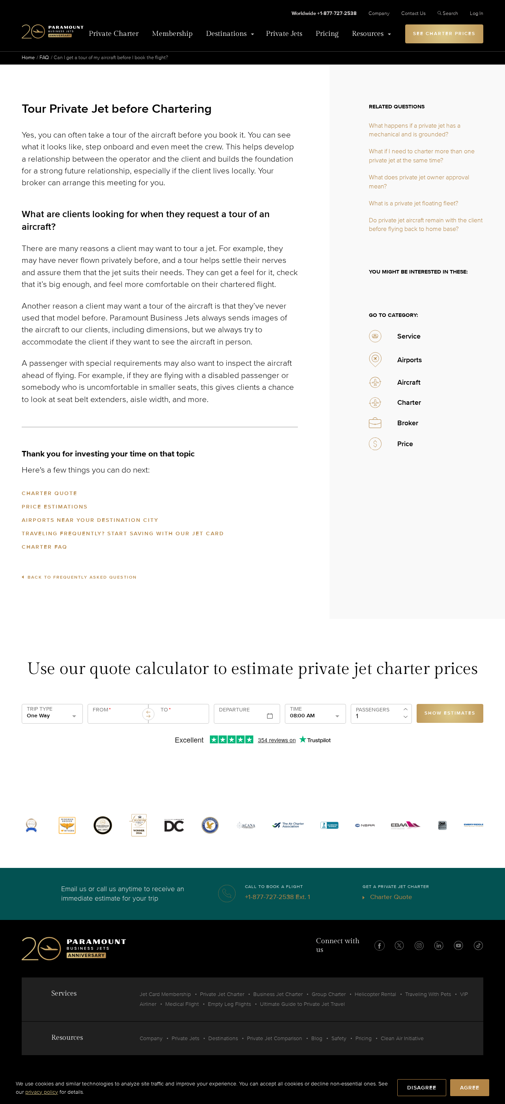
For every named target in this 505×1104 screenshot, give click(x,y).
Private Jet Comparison (274, 1038)
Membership (172, 34)
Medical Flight (182, 1004)
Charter (409, 402)
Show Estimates (450, 713)
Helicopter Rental (375, 994)
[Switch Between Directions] (148, 714)
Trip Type (39, 709)
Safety (338, 1038)
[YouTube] (458, 945)
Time (296, 709)
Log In (476, 13)
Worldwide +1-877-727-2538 (324, 13)
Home (28, 57)
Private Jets (284, 34)
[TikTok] (478, 945)
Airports (409, 360)
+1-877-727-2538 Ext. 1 (277, 897)
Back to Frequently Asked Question (82, 577)
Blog (316, 1038)
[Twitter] (399, 945)
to (166, 709)
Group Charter (329, 994)
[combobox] (117, 717)
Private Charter (113, 34)
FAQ (44, 57)
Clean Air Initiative (402, 1038)
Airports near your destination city (90, 520)
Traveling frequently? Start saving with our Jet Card (123, 533)
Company (378, 13)
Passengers (372, 709)
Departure (234, 709)
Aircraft (409, 382)
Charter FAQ (44, 547)
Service (409, 336)
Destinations (226, 34)
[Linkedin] (439, 945)
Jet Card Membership (165, 994)
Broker (407, 423)
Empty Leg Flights (229, 1004)
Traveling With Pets (428, 994)
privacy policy (41, 1092)
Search (450, 13)
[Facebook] (379, 945)
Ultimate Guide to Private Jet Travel (302, 1004)
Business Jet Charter (278, 994)
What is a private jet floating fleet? (413, 203)
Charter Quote (49, 493)
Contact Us (413, 13)
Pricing (327, 34)
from (102, 709)
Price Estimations (55, 506)
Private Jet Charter (222, 994)
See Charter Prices (444, 34)
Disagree (421, 1087)
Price (405, 443)
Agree (469, 1087)
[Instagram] (419, 945)
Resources (367, 34)
